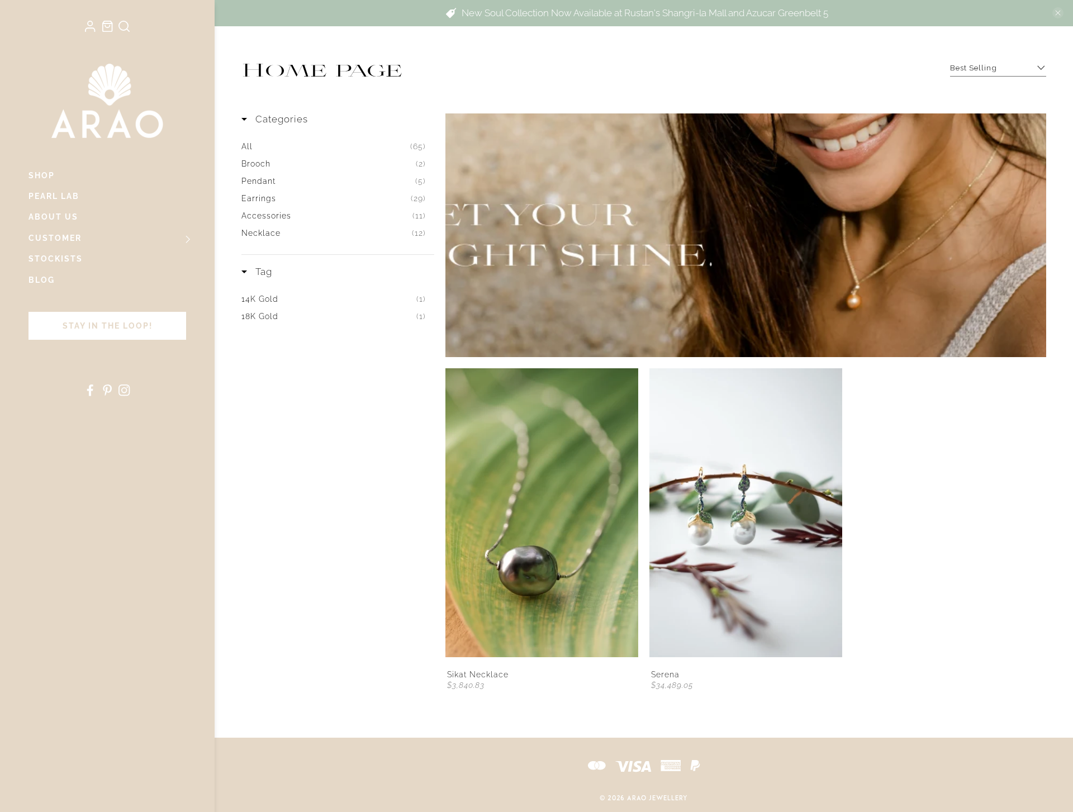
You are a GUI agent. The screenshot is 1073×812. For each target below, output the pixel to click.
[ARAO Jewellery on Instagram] (124, 393)
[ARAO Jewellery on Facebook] (90, 393)
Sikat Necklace (478, 674)
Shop (42, 175)
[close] (1057, 12)
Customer (55, 238)
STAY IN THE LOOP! (108, 325)
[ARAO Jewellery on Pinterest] (107, 393)
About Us (53, 216)
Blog (42, 280)
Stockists (56, 258)
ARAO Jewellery (657, 799)
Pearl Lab (54, 196)
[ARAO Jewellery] (107, 100)
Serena (665, 674)
